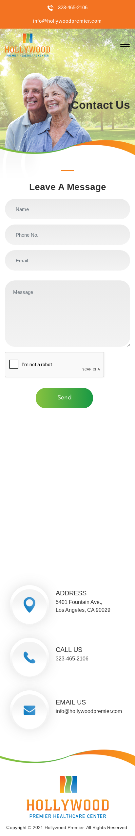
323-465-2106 (72, 7)
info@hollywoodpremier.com (67, 21)
